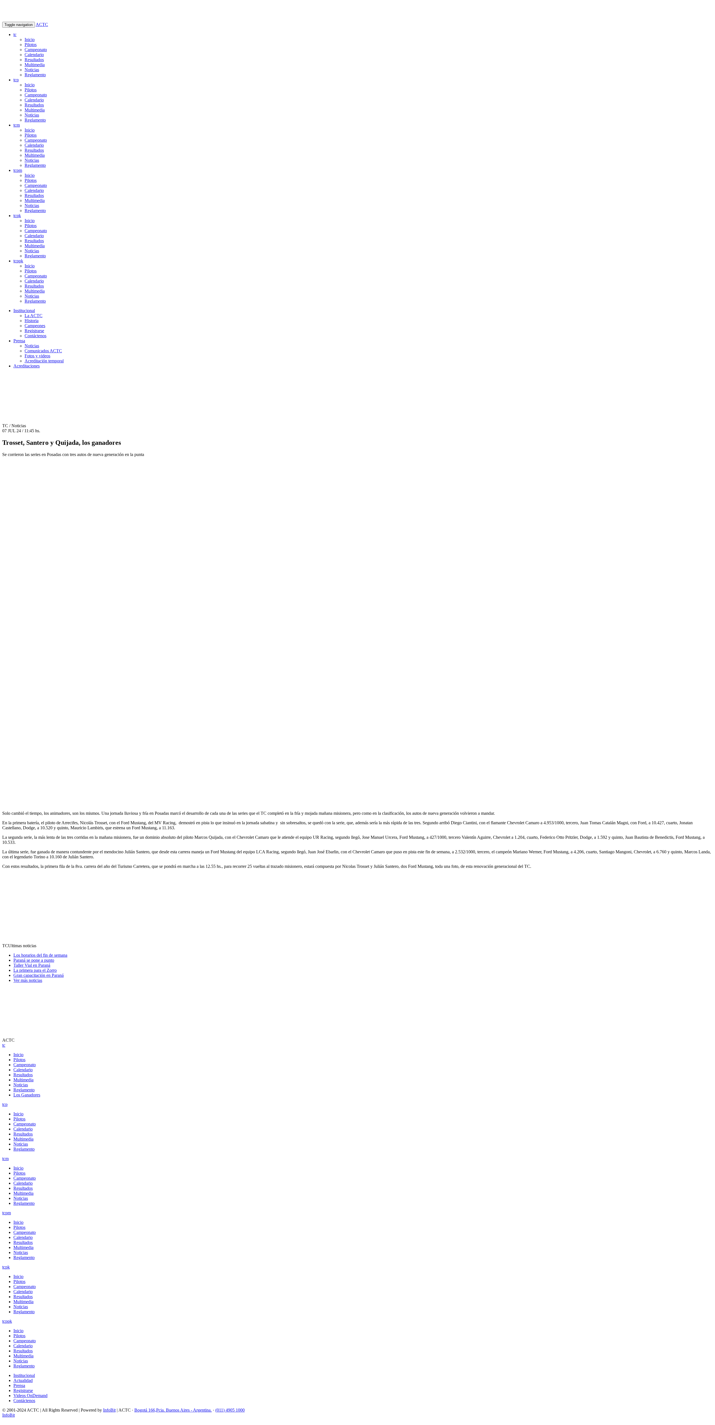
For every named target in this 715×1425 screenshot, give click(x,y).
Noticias (32, 69)
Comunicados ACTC (43, 350)
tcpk (17, 215)
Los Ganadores (26, 1094)
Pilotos (31, 44)
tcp (16, 79)
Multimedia (35, 64)
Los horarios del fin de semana (40, 955)
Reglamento (35, 74)
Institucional (24, 310)
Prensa (19, 340)
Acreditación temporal (44, 360)
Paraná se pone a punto (33, 960)
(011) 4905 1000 (230, 1410)
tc (14, 34)
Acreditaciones (26, 366)
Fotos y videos (37, 355)
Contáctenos (35, 335)
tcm (16, 125)
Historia (32, 320)
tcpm (17, 170)
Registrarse (34, 330)
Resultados (34, 59)
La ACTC (33, 315)
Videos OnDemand (30, 1395)
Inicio (30, 39)
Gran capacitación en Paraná (38, 975)
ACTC (42, 24)
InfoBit (109, 1410)
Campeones (35, 325)
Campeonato (36, 49)
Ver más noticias (27, 980)
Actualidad (23, 1380)
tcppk (18, 260)
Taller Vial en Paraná (31, 965)
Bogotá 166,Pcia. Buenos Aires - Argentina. (173, 1410)
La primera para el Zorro (35, 970)
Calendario (34, 54)
